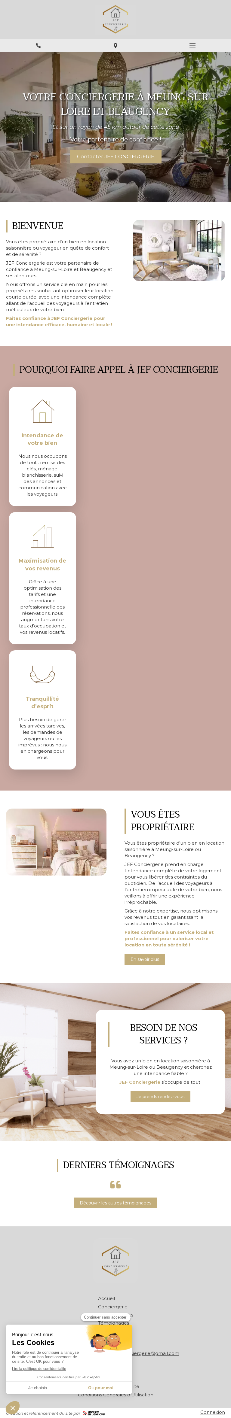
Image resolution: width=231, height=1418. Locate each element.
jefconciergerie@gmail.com (147, 1353)
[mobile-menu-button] (192, 45)
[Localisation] (115, 45)
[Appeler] (38, 45)
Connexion (212, 1412)
